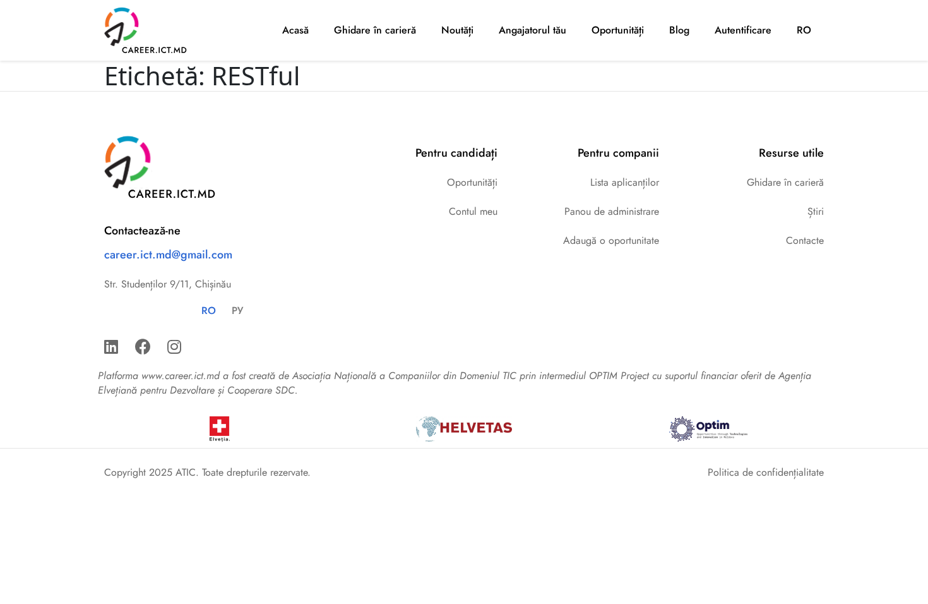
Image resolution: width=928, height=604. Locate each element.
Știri (815, 211)
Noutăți (457, 30)
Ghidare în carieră (375, 30)
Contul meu (473, 211)
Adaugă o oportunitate (611, 240)
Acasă (295, 30)
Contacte (805, 240)
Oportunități (618, 30)
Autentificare (743, 30)
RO (804, 30)
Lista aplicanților (624, 182)
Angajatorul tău (532, 30)
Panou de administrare (611, 211)
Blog (679, 30)
